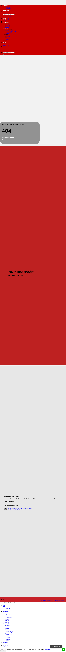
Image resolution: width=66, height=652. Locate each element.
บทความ (4, 42)
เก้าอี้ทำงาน (5, 5)
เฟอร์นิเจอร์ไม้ (6, 10)
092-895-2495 (11, 509)
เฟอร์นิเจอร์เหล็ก (6, 29)
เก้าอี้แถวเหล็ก (8, 33)
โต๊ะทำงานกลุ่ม (8, 16)
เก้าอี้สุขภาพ (8, 9)
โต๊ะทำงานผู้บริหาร (46, 498)
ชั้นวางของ (7, 21)
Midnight (7, 625)
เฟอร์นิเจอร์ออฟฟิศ (7, 498)
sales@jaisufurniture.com (12, 511)
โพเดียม (7, 641)
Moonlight (7, 627)
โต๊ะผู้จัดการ (7, 13)
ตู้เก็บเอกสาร (56, 498)
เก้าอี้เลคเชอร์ (8, 38)
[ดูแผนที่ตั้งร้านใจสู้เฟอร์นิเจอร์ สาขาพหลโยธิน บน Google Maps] (13, 596)
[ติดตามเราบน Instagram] (9, 514)
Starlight (7, 628)
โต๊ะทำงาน (7, 12)
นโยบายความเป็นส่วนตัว (46, 600)
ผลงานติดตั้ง (5, 41)
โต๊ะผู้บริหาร (7, 15)
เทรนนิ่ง (4, 35)
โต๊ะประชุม (7, 18)
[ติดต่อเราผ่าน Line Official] (5, 514)
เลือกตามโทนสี (6, 624)
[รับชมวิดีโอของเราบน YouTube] (12, 514)
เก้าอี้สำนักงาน (35, 498)
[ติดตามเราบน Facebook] (7, 514)
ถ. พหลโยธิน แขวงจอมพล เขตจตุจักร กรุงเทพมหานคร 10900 (20, 508)
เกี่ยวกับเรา (5, 20)
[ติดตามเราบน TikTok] (14, 514)
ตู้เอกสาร (7, 19)
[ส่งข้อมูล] (3, 54)
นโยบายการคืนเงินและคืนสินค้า (59, 600)
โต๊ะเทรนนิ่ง (7, 36)
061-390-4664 (18, 509)
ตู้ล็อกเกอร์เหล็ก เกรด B (10, 32)
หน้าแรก (4, 605)
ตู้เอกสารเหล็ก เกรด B (10, 30)
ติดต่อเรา (5, 18)
